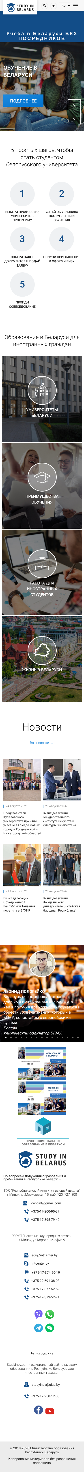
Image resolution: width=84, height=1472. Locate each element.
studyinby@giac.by (46, 1385)
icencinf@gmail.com (45, 1203)
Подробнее (23, 101)
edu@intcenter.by (45, 1255)
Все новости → (42, 743)
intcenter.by (40, 1263)
